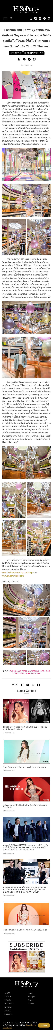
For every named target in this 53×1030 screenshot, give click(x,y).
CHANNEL (8, 1014)
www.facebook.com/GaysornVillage (17, 573)
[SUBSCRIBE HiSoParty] (26, 957)
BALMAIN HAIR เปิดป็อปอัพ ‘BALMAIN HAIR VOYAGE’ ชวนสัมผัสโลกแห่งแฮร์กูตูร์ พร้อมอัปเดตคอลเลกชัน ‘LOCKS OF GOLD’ (24, 889)
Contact (30, 1000)
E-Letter (31, 1004)
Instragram (31, 997)
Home (30, 993)
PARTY (7, 993)
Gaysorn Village (36, 671)
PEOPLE (7, 997)
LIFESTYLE (8, 1004)
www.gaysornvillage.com (13, 576)
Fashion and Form (18, 671)
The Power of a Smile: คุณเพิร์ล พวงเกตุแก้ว (24, 767)
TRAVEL (7, 1011)
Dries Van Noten (33, 674)
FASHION (7, 1007)
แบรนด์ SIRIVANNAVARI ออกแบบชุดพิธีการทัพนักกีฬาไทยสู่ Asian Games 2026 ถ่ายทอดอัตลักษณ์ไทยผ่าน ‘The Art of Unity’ (26, 847)
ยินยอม (44, 1025)
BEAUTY (7, 1000)
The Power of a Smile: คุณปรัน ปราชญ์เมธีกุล (25, 930)
